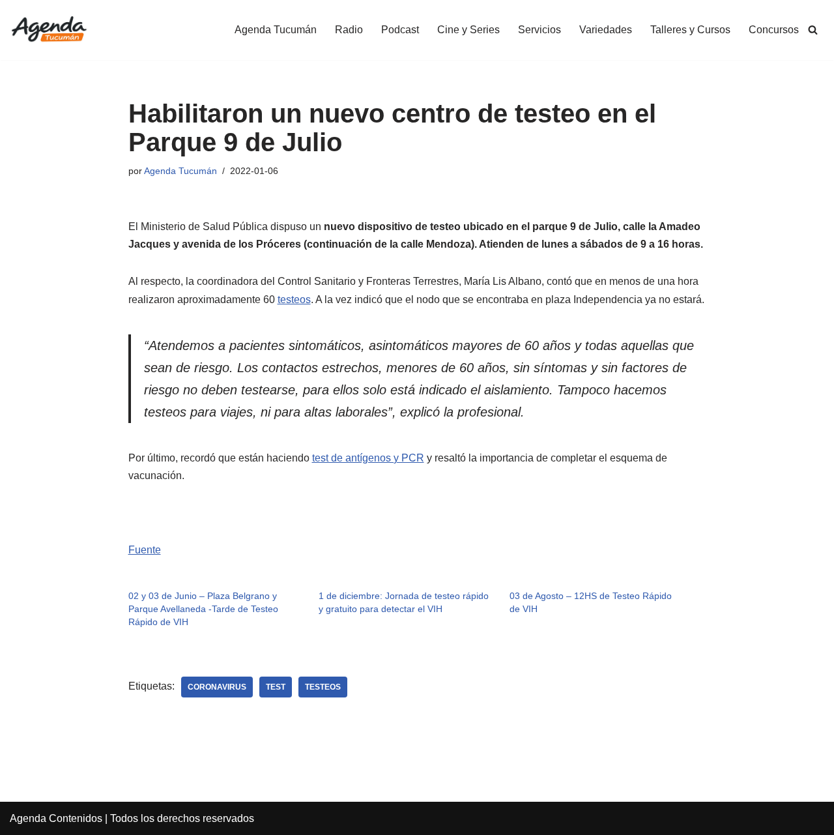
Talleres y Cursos (690, 29)
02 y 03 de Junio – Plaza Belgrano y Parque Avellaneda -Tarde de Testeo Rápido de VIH (203, 609)
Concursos (774, 29)
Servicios (539, 29)
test (275, 687)
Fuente (144, 549)
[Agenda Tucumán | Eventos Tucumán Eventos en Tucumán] (49, 30)
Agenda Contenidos (56, 818)
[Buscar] (813, 30)
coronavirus (217, 687)
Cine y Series (468, 29)
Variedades (605, 29)
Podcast (400, 29)
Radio (349, 29)
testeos (294, 299)
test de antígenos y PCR (368, 457)
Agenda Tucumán (276, 29)
